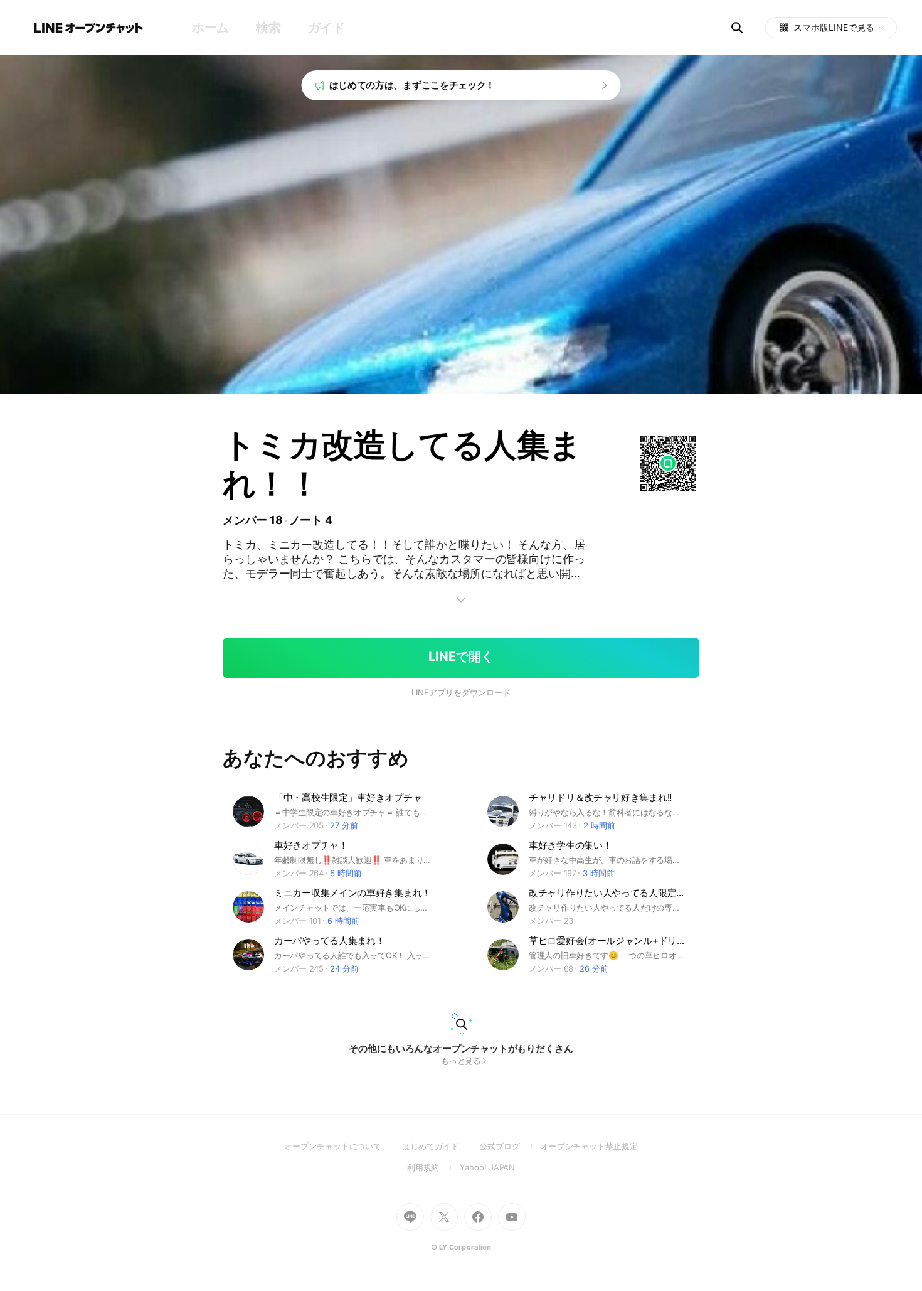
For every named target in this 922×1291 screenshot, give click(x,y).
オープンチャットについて (343, 1146)
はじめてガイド (440, 1146)
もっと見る (461, 1061)
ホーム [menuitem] (210, 27)
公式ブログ (509, 1146)
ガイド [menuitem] (326, 27)
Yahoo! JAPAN (487, 1167)
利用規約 (433, 1167)
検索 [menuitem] (268, 27)
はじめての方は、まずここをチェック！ (412, 85)
